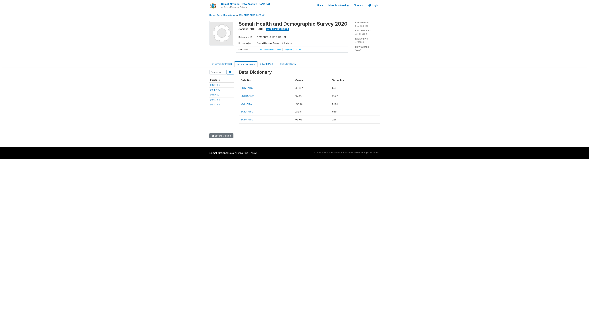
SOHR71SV (215, 90)
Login (375, 5)
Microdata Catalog (338, 5)
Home (320, 5)
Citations (359, 5)
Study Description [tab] (222, 64)
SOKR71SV (215, 100)
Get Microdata (278, 29)
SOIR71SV (214, 94)
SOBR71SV (215, 85)
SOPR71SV (215, 104)
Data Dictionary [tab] (246, 64)
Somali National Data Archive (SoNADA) (245, 4)
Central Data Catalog (227, 15)
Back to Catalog (222, 135)
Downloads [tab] (266, 64)
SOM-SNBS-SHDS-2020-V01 (252, 15)
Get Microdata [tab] (288, 64)
